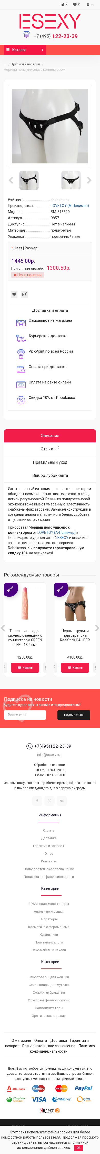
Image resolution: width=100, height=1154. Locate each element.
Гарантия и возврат (48, 846)
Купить (28, 667)
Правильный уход (50, 462)
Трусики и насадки (26, 64)
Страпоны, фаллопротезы (48, 1000)
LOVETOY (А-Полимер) (56, 532)
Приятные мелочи (49, 942)
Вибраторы (49, 919)
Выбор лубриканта (50, 475)
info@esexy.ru (48, 755)
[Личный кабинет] (89, 4)
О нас (49, 853)
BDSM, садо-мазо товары (48, 904)
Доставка (49, 838)
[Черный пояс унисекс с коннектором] (50, 126)
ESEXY (62, 538)
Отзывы (50, 448)
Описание (50, 435)
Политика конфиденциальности (49, 877)
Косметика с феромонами (48, 927)
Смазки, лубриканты (49, 992)
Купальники (49, 935)
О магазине (21, 1040)
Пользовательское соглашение (49, 869)
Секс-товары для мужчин (49, 985)
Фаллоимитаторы (49, 1008)
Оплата (49, 830)
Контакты (49, 861)
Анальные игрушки (49, 911)
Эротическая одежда (49, 1016)
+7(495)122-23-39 (52, 746)
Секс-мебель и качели (49, 950)
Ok (79, 1148)
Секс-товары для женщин (48, 977)
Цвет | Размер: (26, 248)
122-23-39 (56, 36)
